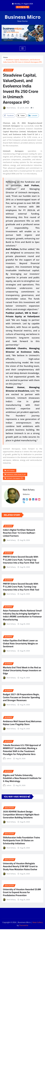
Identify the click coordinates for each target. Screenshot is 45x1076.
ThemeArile (23, 925)
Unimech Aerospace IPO (14, 478)
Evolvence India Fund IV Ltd (16, 474)
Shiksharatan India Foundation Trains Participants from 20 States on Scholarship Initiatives (21, 840)
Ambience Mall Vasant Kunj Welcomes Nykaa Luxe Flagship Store (22, 723)
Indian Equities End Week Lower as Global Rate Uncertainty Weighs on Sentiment (20, 643)
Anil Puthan (10, 470)
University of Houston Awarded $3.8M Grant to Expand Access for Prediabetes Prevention (22, 892)
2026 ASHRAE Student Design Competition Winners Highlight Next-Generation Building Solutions (21, 814)
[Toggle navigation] (22, 48)
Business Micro (22, 17)
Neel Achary (11, 108)
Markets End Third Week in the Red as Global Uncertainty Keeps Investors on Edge (22, 670)
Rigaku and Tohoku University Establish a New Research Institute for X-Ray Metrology (22, 778)
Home (5, 57)
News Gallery (37, 922)
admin (9, 758)
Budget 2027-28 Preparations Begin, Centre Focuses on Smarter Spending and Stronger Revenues (21, 697)
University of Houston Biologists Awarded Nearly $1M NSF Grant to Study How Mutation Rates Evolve (20, 866)
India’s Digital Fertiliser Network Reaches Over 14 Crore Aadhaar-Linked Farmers (19, 533)
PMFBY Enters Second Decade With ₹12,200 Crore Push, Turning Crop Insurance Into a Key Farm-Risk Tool (21, 560)
